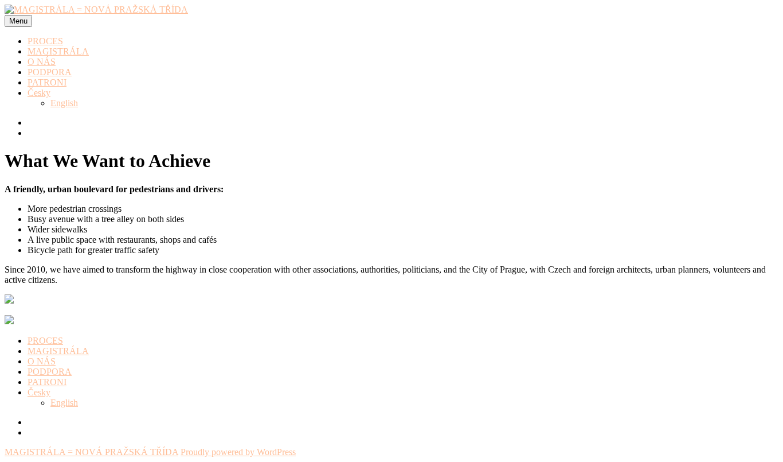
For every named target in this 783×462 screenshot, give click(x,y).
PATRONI (47, 82)
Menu (18, 21)
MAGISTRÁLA (58, 51)
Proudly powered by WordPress (238, 452)
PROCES (45, 41)
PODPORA (50, 72)
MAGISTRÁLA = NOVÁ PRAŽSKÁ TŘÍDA (91, 452)
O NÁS (42, 62)
